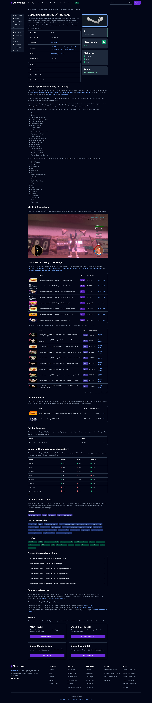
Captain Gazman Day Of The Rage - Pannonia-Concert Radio (57, 291)
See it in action (87, 655)
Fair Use (75, 699)
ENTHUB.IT (53, 95)
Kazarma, (61, 49)
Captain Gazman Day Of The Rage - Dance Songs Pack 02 (56, 297)
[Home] (28, 9)
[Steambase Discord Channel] (12, 678)
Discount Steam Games (112, 673)
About (81, 699)
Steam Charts (101, 280)
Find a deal (46, 655)
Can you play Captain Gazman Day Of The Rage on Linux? (49, 578)
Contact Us (88, 699)
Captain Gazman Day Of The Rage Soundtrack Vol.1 (54, 369)
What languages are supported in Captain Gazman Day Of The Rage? (53, 583)
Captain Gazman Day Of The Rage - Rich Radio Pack (45, 271)
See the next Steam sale (87, 636)
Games (34, 9)
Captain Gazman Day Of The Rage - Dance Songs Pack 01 (56, 314)
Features (33, 65)
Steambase (14, 670)
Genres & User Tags (36, 75)
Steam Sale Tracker (110, 669)
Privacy (62, 699)
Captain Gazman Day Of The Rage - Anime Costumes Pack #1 (57, 308)
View (104, 413)
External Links (34, 70)
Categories (89, 673)
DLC (50, 673)
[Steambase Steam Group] (15, 678)
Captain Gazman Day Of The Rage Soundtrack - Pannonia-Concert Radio (60, 358)
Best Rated (71, 669)
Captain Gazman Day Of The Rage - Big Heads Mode (54, 303)
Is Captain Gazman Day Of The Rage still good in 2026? (48, 558)
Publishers (89, 684)
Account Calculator (129, 684)
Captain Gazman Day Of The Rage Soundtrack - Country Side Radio (58, 380)
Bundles (51, 680)
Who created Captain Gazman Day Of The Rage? (46, 563)
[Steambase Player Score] (98, 42)
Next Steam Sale (128, 680)
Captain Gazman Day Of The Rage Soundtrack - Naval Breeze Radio (58, 363)
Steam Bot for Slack (129, 676)
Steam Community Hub (85, 607)
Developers (90, 680)
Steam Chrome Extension (67, 3)
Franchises (89, 687)
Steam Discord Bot (129, 673)
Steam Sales (54, 3)
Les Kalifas (54, 42)
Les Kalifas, (54, 49)
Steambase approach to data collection (52, 598)
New (39, 3)
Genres (88, 669)
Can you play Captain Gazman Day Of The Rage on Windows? (50, 568)
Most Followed (72, 676)
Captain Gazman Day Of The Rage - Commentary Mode (46, 268)
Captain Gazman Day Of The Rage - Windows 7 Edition (83, 268)
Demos (51, 676)
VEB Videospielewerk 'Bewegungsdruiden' (44, 92)
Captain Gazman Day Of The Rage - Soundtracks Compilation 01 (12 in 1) (60, 413)
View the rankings (46, 636)
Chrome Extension (129, 669)
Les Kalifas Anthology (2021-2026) (49, 419)
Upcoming (45, 3)
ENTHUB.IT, (54, 54)
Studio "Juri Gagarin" (70, 49)
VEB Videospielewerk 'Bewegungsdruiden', (63, 47)
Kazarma (70, 92)
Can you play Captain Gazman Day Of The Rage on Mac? (49, 573)
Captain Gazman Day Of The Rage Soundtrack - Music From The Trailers (60, 352)
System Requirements (37, 80)
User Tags (89, 676)
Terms (68, 699)
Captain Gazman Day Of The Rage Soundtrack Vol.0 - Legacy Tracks (59, 346)
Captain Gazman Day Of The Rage (48, 9)
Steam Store (88, 605)
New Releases (72, 680)
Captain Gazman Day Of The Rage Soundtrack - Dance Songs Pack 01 (59, 375)
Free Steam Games (110, 676)
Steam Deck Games (74, 687)
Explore (137, 3)
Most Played (31, 3)
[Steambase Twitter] (18, 678)
